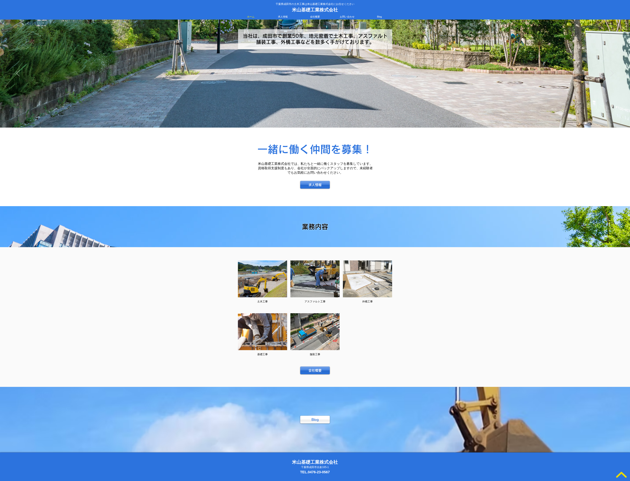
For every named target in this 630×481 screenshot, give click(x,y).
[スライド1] (312, 121)
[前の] (18, 73)
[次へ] (612, 73)
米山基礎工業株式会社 (315, 9)
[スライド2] (317, 121)
